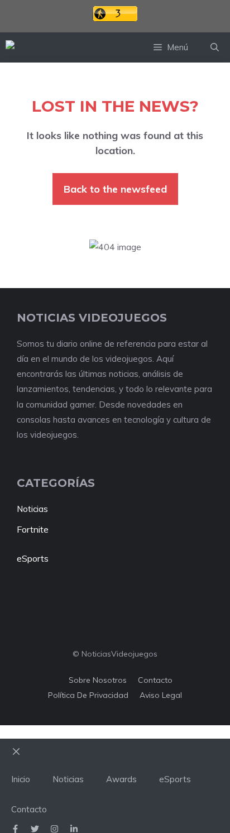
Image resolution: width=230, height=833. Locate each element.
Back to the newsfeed (115, 189)
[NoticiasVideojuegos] (50, 47)
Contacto (155, 680)
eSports (33, 558)
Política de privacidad (88, 695)
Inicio (20, 779)
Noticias (32, 509)
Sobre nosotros (98, 680)
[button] (214, 47)
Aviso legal (161, 695)
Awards (121, 779)
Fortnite (33, 529)
